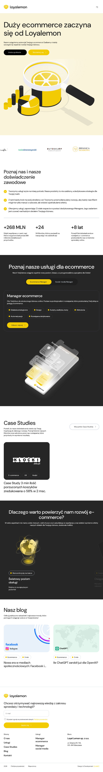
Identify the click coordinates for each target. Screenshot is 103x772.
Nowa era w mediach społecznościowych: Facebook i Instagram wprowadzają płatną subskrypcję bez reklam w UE (24, 664)
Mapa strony (32, 766)
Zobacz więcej (17, 325)
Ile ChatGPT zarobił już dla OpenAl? (75, 663)
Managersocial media (42, 747)
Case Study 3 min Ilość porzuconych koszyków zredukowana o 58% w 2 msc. (25, 487)
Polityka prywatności (40, 719)
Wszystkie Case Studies (83, 427)
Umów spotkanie (14, 52)
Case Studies (10, 746)
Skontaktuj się (38, 52)
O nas (7, 738)
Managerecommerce (42, 740)
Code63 (96, 766)
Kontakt (8, 755)
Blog (6, 751)
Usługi (7, 742)
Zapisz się (25, 725)
